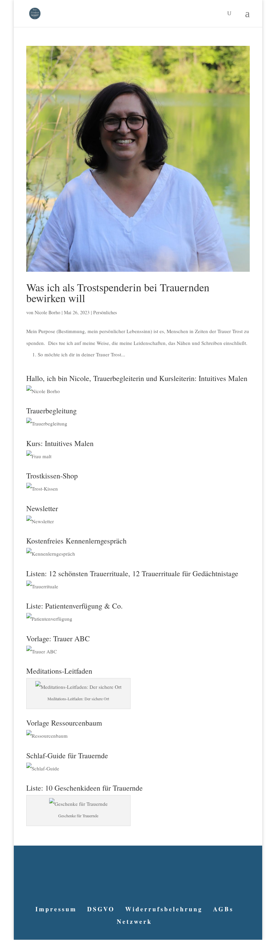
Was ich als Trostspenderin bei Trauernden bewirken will (117, 292)
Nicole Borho (47, 312)
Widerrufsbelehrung (164, 909)
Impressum (56, 909)
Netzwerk (134, 921)
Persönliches (105, 312)
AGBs (223, 909)
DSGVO (101, 909)
